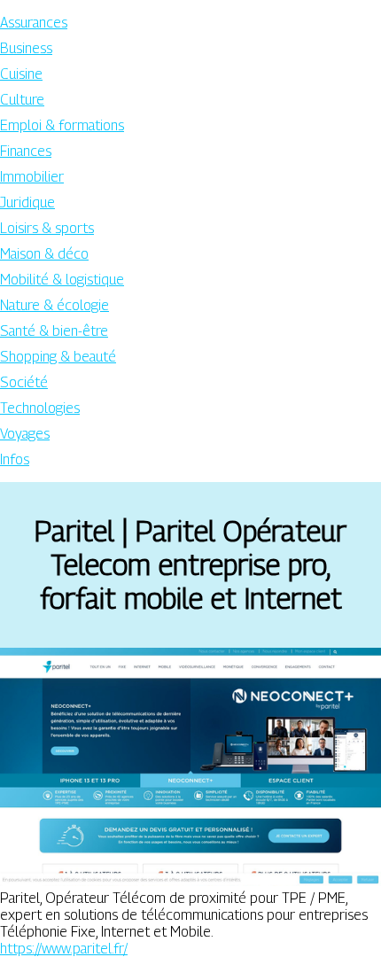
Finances (25, 151)
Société (24, 382)
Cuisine (21, 74)
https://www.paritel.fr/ (64, 948)
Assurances (33, 22)
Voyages (25, 433)
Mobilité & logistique (62, 279)
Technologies (40, 408)
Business (26, 48)
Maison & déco (44, 253)
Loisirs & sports (47, 228)
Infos (14, 459)
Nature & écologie (54, 305)
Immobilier (32, 176)
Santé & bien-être (54, 331)
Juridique (27, 202)
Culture (22, 99)
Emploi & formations (62, 125)
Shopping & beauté (58, 356)
